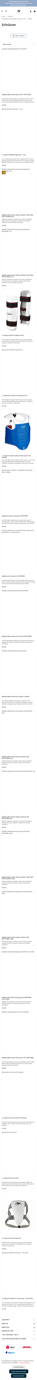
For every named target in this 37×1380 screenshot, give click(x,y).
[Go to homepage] (18, 11)
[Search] (6, 11)
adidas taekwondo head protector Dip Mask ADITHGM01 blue (17, 215)
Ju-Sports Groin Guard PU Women (14, 1118)
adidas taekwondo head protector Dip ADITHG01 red (15, 817)
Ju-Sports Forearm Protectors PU (14, 395)
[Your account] (30, 11)
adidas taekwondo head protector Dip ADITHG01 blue (15, 757)
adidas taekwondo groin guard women (15, 696)
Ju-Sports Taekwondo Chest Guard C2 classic (16, 456)
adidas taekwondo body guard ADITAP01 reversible (16, 998)
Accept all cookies (18, 1376)
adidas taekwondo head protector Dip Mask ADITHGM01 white (17, 878)
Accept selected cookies (18, 1371)
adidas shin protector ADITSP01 (13, 576)
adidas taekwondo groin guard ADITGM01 (17, 636)
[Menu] (2, 11)
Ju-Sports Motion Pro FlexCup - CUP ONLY (17, 1298)
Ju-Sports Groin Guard (10, 1178)
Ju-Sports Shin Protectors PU (13, 335)
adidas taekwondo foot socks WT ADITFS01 (17, 1058)
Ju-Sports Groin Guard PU (11, 1238)
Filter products (19, 36)
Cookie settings (18, 1367)
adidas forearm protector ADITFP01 (15, 516)
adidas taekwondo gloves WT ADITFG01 (16, 94)
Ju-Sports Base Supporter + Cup (14, 155)
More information (24, 1363)
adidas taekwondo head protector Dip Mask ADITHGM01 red (17, 276)
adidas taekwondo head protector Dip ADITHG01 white (15, 938)
